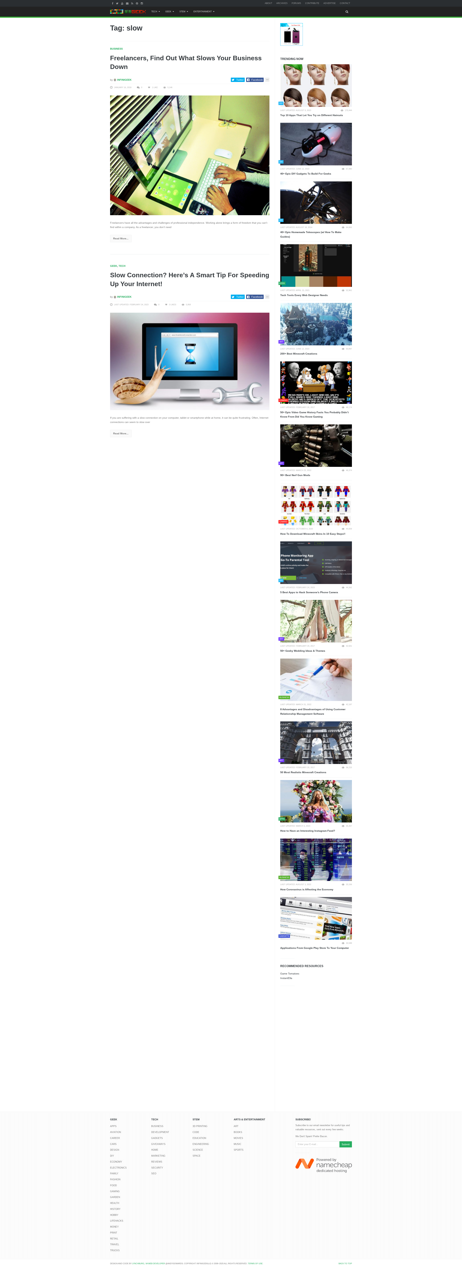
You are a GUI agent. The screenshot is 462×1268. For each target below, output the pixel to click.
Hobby (114, 1215)
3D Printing (200, 1126)
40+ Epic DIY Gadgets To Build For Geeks (305, 173)
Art (236, 1126)
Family (114, 1173)
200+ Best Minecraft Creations (298, 353)
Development (160, 1132)
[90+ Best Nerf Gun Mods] (316, 445)
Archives (281, 3)
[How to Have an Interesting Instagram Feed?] (316, 801)
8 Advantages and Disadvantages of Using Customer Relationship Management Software (312, 711)
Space (197, 1155)
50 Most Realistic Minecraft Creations (303, 772)
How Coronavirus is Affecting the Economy (306, 889)
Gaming (115, 1191)
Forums (296, 3)
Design (114, 1149)
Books (238, 1132)
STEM (182, 11)
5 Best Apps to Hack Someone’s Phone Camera (309, 592)
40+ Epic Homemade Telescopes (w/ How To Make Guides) (310, 234)
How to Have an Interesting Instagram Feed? (307, 830)
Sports (238, 1149)
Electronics (118, 1167)
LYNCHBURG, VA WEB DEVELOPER (148, 1263)
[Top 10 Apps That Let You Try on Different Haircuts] (316, 85)
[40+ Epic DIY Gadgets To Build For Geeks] (316, 144)
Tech (154, 11)
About (268, 3)
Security (157, 1167)
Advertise (329, 3)
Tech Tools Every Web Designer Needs (304, 295)
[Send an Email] (127, 3)
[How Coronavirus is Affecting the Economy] (316, 860)
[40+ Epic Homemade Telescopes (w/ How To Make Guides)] (316, 202)
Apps (113, 1126)
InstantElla (286, 978)
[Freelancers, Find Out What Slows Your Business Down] (189, 155)
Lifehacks (116, 1220)
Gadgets (157, 1138)
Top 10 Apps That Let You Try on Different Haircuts (311, 115)
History (115, 1209)
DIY (112, 1155)
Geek (168, 11)
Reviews (156, 1161)
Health (114, 1203)
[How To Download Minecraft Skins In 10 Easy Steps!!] (316, 504)
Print (113, 1232)
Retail (114, 1238)
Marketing (158, 1155)
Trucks (115, 1250)
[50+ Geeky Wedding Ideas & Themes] (316, 621)
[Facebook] (113, 3)
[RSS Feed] (132, 3)
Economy (116, 1161)
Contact (345, 3)
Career (115, 1138)
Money (114, 1226)
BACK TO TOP (345, 1263)
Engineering (201, 1144)
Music (237, 1144)
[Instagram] (142, 3)
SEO (153, 1173)
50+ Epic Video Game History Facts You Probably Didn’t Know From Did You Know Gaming (314, 414)
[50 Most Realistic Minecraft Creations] (316, 742)
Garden (115, 1197)
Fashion (115, 1179)
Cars (113, 1144)
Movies (238, 1138)
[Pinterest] (137, 3)
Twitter (240, 79)
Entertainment (202, 11)
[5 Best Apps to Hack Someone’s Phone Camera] (316, 562)
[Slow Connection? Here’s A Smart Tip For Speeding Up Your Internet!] (189, 361)
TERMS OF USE (255, 1263)
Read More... (120, 238)
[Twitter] (117, 3)
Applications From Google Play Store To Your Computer (314, 947)
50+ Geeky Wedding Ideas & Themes (302, 650)
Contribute (312, 3)
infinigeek (124, 79)
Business (116, 48)
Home (154, 1149)
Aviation (115, 1132)
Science (198, 1149)
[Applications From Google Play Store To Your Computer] (316, 918)
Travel (114, 1244)
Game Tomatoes (289, 973)
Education (199, 1138)
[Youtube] (122, 3)
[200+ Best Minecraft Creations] (316, 324)
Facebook (257, 79)
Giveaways (158, 1144)
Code (196, 1132)
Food (113, 1185)
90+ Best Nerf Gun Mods (295, 475)
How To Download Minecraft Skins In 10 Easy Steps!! (312, 533)
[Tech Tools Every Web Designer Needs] (316, 265)
